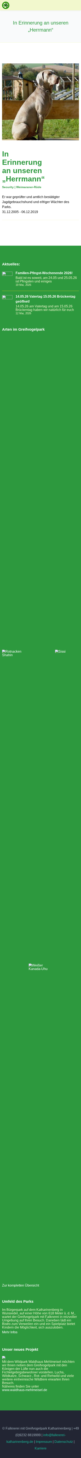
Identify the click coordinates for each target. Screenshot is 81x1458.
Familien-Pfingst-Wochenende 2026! (44, 273)
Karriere (41, 1448)
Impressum (44, 1441)
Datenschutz (63, 1441)
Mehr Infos (9, 1332)
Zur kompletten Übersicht (20, 1285)
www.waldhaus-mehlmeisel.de (24, 1390)
